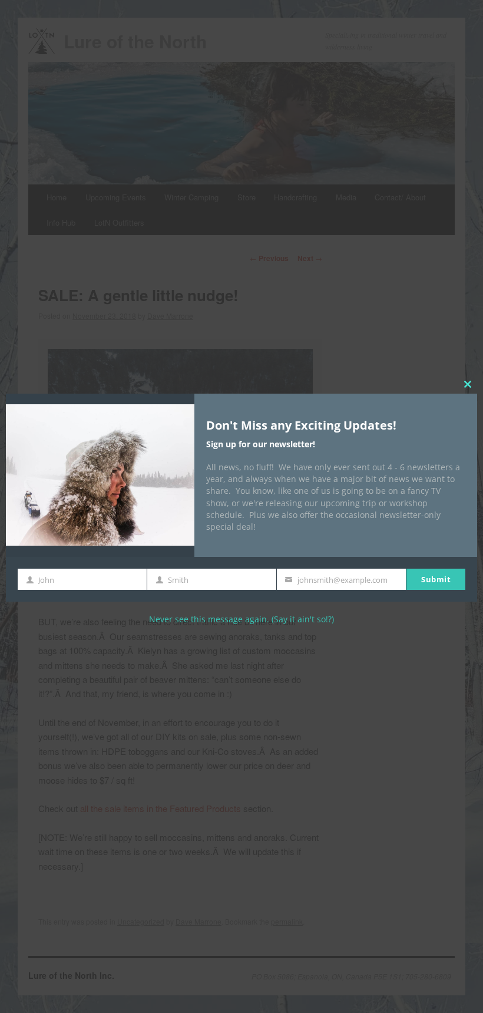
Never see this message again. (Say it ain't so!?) (241, 619)
